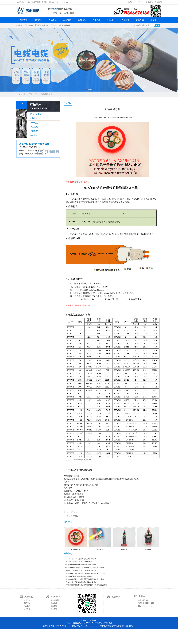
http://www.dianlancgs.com (35, 154)
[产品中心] (21, 137)
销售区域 (140, 20)
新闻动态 (82, 20)
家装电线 (38, 25)
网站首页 (23, 20)
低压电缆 (45, 25)
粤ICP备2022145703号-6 (57, 626)
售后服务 (131, 2)
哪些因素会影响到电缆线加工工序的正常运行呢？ (82, 570)
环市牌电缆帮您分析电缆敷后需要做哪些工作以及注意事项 (85, 579)
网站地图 (158, 2)
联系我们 (149, 2)
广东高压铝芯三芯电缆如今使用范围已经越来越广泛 (82, 559)
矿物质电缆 (68, 476)
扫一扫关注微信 (86, 603)
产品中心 (139, 2)
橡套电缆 (67, 25)
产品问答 (111, 20)
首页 (35, 94)
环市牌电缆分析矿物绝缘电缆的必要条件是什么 (81, 582)
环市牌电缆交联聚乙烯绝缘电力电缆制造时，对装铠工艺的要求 (86, 585)
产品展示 (53, 20)
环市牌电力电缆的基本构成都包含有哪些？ (80, 576)
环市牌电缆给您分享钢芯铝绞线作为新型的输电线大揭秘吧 (85, 567)
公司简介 (38, 20)
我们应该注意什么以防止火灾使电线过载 (79, 562)
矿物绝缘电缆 (29, 25)
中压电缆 (52, 25)
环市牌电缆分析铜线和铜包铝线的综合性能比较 (81, 564)
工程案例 (67, 20)
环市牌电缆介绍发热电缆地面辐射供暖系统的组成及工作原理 (85, 573)
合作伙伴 (96, 20)
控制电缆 (60, 25)
